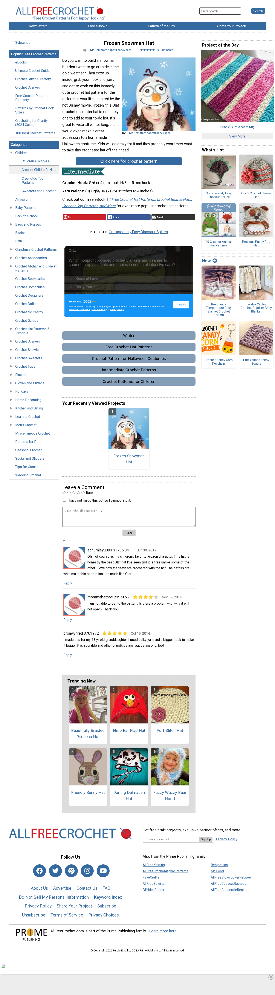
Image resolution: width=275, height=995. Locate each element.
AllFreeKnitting (154, 865)
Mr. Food (217, 871)
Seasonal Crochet (28, 450)
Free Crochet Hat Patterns (129, 346)
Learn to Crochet (27, 417)
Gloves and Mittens (29, 383)
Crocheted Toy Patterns (32, 181)
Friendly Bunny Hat (88, 792)
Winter (129, 335)
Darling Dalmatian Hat (129, 795)
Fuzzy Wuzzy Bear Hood (169, 795)
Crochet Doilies (26, 304)
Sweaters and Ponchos (39, 191)
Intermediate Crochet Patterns (129, 369)
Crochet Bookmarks (30, 279)
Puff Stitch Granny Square (256, 361)
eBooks (21, 62)
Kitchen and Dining (29, 408)
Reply (67, 583)
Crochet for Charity (29, 312)
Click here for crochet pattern (128, 161)
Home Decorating (28, 400)
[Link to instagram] (87, 870)
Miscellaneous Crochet (32, 433)
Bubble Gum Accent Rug (237, 127)
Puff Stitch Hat (170, 730)
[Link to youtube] (103, 870)
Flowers (21, 375)
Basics (20, 233)
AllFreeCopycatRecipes (228, 884)
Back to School (26, 216)
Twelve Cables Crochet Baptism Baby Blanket (256, 308)
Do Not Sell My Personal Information (54, 897)
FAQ (106, 888)
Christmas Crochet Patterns (36, 250)
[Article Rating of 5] (147, 49)
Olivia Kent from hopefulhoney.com (109, 49)
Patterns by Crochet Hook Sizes (34, 110)
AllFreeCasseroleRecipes (230, 890)
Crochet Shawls (27, 350)
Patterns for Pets (28, 442)
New (206, 260)
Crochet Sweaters (28, 358)
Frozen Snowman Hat (129, 459)
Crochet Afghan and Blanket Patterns (36, 268)
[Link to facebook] (39, 870)
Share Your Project (74, 906)
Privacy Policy (38, 906)
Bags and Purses (28, 224)
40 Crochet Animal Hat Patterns (219, 243)
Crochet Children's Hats (39, 170)
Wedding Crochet (28, 475)
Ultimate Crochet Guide (32, 71)
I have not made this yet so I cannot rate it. (99, 500)
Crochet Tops (25, 366)
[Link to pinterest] (71, 870)
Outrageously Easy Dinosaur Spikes (138, 232)
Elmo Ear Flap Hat (129, 730)
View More (237, 136)
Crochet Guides (26, 321)
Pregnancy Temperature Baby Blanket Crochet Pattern (219, 310)
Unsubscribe (33, 915)
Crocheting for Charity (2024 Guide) (31, 123)
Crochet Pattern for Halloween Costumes (129, 358)
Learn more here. (163, 931)
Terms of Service (66, 915)
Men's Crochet (26, 425)
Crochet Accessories (31, 258)
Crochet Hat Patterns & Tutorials (32, 331)
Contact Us (86, 888)
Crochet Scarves (27, 87)
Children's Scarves (35, 161)
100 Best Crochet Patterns (35, 133)
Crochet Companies (30, 287)
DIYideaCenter (153, 890)
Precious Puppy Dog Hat (256, 243)
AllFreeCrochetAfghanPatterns (165, 871)
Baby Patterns (26, 208)
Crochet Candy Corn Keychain (219, 361)
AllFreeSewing (154, 884)
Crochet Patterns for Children (129, 381)
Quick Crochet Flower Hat (256, 195)
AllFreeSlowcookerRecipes (231, 877)
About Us (39, 888)
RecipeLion (219, 865)
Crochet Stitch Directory (33, 79)
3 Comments (165, 49)
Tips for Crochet (27, 467)
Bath (18, 241)
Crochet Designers (29, 295)
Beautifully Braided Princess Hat (88, 733)
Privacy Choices (103, 915)
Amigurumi (23, 199)
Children (21, 153)
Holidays (22, 392)
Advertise (62, 888)
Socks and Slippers (29, 458)
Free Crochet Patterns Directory (31, 98)
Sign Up (206, 839)
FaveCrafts (151, 877)
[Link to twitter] (55, 870)
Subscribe (23, 43)
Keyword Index (108, 897)
